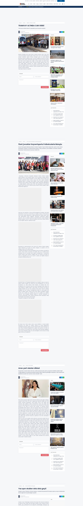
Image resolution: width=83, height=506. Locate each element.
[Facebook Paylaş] (60, 32)
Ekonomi (41, 3)
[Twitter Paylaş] (62, 32)
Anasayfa (20, 22)
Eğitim (44, 3)
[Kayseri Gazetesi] (22, 3)
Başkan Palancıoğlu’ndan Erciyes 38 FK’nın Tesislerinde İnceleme (38, 6)
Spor (60, 3)
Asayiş (37, 3)
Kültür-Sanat (56, 3)
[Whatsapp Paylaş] (63, 32)
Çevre (31, 3)
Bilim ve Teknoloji (50, 3)
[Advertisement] (41, 16)
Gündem (24, 22)
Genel (34, 3)
